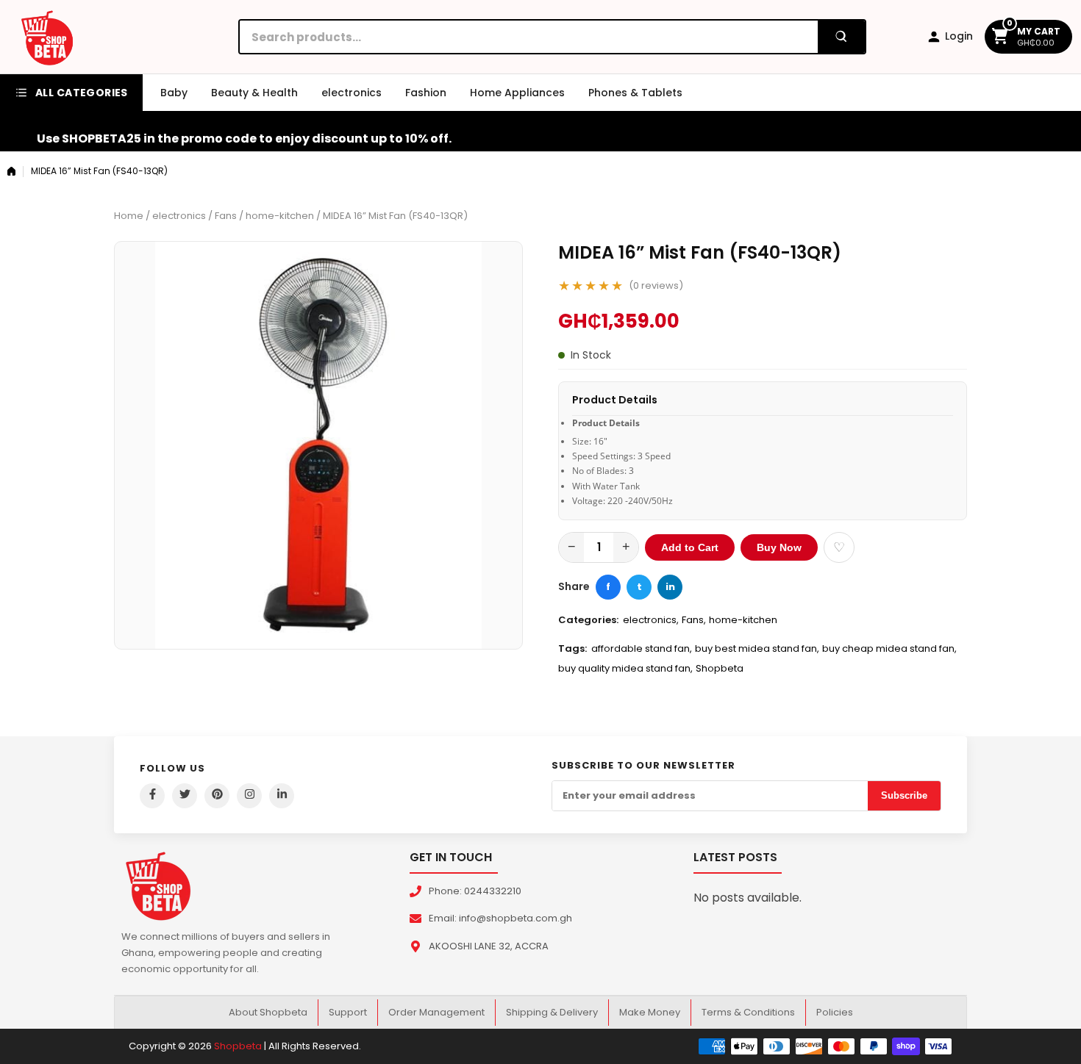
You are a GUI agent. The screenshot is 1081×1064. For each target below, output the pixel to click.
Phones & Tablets (635, 92)
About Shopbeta (268, 1012)
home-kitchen (280, 216)
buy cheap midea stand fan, (889, 648)
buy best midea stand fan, (757, 648)
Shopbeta (719, 668)
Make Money (649, 1012)
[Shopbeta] (47, 36)
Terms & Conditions (748, 1012)
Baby (174, 92)
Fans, (694, 620)
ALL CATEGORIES (81, 92)
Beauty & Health (254, 92)
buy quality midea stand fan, (625, 668)
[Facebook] (152, 795)
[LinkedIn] (281, 795)
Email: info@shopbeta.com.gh (500, 918)
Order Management (436, 1012)
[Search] (841, 37)
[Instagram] (249, 795)
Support (348, 1012)
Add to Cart (689, 547)
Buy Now (779, 547)
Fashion (425, 92)
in (670, 587)
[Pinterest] (216, 795)
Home (128, 216)
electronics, (651, 620)
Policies (834, 1012)
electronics (351, 92)
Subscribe (904, 795)
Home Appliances (517, 92)
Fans (226, 216)
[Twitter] (184, 795)
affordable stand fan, (641, 648)
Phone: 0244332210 (475, 891)
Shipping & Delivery (552, 1012)
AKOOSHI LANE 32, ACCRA (489, 946)
